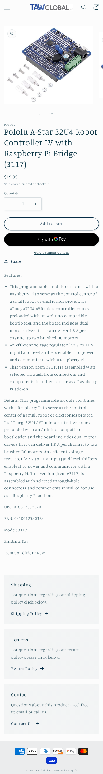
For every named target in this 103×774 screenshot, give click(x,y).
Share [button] (16, 261)
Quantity (11, 193)
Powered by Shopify (65, 770)
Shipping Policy (26, 613)
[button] (7, 7)
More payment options (51, 252)
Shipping (10, 183)
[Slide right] (63, 114)
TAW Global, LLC (43, 770)
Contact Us (21, 723)
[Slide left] (39, 114)
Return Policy (24, 668)
